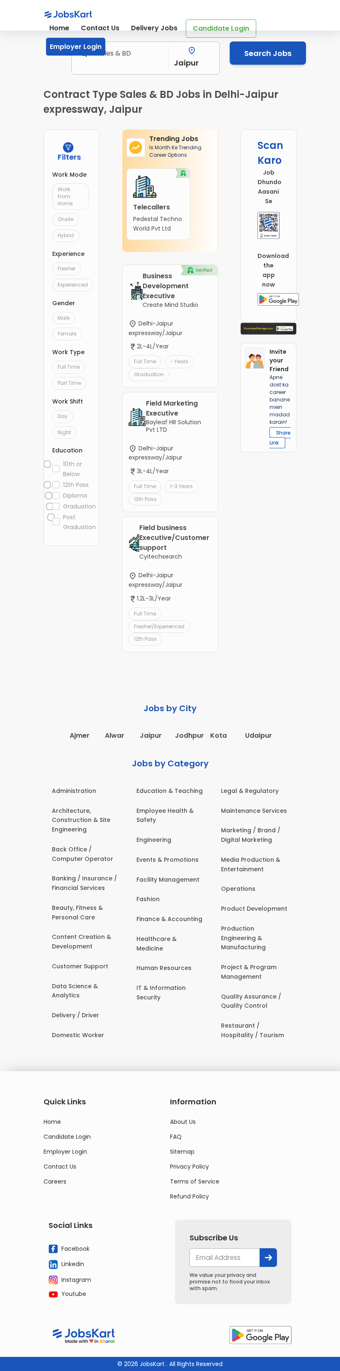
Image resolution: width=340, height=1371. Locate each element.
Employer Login (76, 46)
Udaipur (258, 735)
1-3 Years (181, 486)
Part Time (69, 383)
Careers (55, 1181)
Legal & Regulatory (250, 791)
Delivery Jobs (154, 28)
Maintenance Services (254, 811)
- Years (179, 361)
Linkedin (72, 1264)
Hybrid (66, 235)
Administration (74, 791)
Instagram (75, 1279)
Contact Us (100, 28)
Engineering (153, 840)
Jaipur (151, 735)
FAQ (176, 1137)
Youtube (73, 1294)
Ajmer (80, 735)
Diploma (75, 495)
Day (63, 416)
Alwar (114, 735)
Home (59, 28)
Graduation (76, 506)
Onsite (65, 219)
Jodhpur (189, 735)
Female (67, 333)
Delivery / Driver (75, 1015)
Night (64, 432)
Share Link (280, 437)
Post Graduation (76, 522)
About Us (183, 1122)
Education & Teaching (169, 791)
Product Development (254, 908)
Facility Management (167, 879)
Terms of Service (194, 1181)
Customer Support (80, 966)
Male (64, 317)
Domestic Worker (78, 1035)
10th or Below (72, 469)
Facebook (75, 1248)
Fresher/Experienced (159, 626)
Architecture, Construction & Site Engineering (81, 820)
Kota (218, 735)
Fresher (66, 268)
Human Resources (164, 968)
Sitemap (182, 1151)
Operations (238, 889)
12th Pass (76, 485)
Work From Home (65, 196)
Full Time (69, 366)
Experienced (73, 284)
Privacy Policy (189, 1166)
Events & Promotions (167, 860)
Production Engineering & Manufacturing (243, 938)
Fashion (148, 899)
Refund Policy (189, 1196)
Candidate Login (221, 28)
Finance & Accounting (169, 919)
